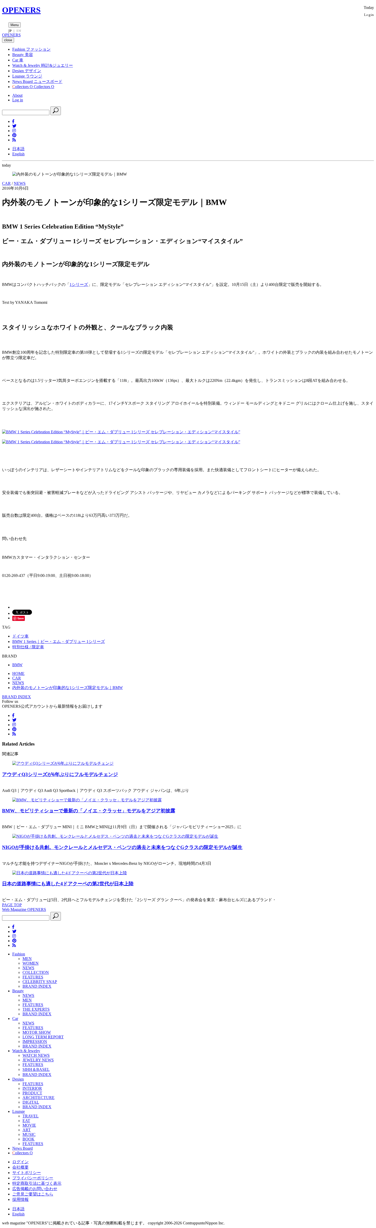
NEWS (20, 183)
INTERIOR (32, 1088)
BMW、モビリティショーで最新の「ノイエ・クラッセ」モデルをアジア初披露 (88, 810)
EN (18, 31)
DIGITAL (31, 1102)
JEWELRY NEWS (38, 1060)
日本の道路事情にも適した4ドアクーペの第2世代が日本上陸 (68, 883)
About (17, 95)
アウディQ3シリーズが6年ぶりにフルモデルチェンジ (60, 774)
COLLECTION (36, 972)
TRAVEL (31, 1116)
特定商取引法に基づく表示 (36, 1183)
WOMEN (31, 963)
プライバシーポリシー (32, 1178)
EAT (26, 1120)
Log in (17, 100)
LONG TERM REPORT (43, 1037)
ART (27, 1130)
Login (369, 14)
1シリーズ (79, 284)
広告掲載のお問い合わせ (34, 1189)
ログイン (20, 1162)
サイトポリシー (26, 1172)
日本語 (18, 149)
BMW (17, 665)
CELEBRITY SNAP (40, 981)
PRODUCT (32, 1093)
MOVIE (29, 1125)
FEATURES (33, 977)
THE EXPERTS (36, 1009)
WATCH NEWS (36, 1055)
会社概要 (20, 1167)
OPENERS (21, 10)
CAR (6, 183)
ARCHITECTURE (38, 1097)
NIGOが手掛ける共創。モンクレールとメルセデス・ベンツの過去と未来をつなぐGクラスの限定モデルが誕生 (122, 847)
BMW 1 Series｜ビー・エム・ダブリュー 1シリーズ (58, 641)
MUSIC (29, 1134)
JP (10, 31)
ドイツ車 (20, 636)
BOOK (29, 1139)
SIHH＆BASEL (36, 1069)
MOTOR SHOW (37, 1032)
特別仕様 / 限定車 (28, 647)
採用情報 (20, 1199)
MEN (27, 958)
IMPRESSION (35, 1041)
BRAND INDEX (16, 697)
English (18, 154)
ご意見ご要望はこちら (32, 1194)
